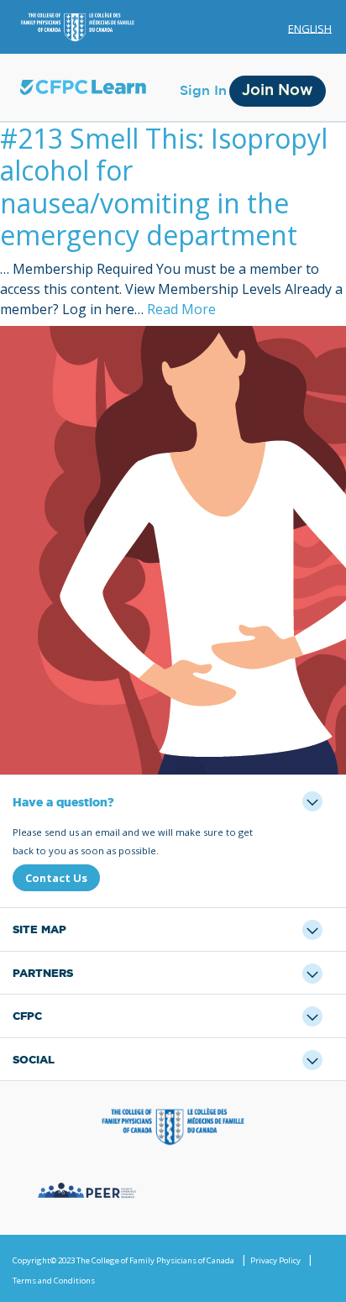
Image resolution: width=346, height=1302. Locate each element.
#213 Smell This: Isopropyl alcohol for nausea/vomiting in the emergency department (164, 186)
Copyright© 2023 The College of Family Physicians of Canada (123, 1260)
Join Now (277, 90)
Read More (181, 309)
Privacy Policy (275, 1260)
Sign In (203, 90)
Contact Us (56, 877)
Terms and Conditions (54, 1280)
